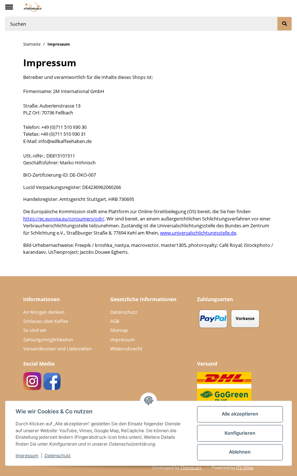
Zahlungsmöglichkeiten (48, 339)
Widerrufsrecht (126, 348)
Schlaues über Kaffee (45, 321)
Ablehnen (240, 452)
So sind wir (34, 330)
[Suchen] (284, 24)
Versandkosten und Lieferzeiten (57, 348)
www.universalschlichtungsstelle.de (198, 232)
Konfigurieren (240, 433)
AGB (114, 321)
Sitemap (119, 330)
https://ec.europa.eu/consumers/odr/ (63, 218)
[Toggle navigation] (9, 4)
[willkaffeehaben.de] (32, 7)
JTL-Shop (245, 467)
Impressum (122, 339)
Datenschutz (123, 312)
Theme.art (190, 467)
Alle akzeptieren (240, 414)
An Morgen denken (43, 312)
